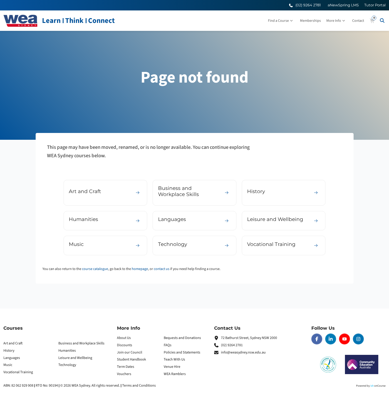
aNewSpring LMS (343, 5)
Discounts (124, 345)
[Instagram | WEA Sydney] (358, 339)
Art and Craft (13, 343)
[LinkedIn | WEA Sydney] (330, 339)
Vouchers (124, 374)
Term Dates (125, 366)
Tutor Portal (375, 5)
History (8, 350)
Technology (67, 365)
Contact (358, 20)
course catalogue (95, 268)
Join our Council (129, 352)
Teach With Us (174, 359)
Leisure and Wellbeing (75, 358)
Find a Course (278, 20)
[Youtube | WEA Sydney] (344, 339)
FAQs (167, 345)
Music (7, 365)
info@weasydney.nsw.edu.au (243, 352)
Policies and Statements (182, 352)
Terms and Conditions (139, 385)
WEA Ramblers (175, 374)
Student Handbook (131, 359)
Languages (11, 358)
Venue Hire (172, 366)
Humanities (67, 350)
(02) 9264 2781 (232, 345)
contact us (161, 268)
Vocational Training (18, 372)
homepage (140, 268)
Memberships (310, 20)
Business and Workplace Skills (81, 343)
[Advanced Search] (382, 20)
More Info (333, 20)
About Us (124, 338)
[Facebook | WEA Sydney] (316, 339)
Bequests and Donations (182, 338)
